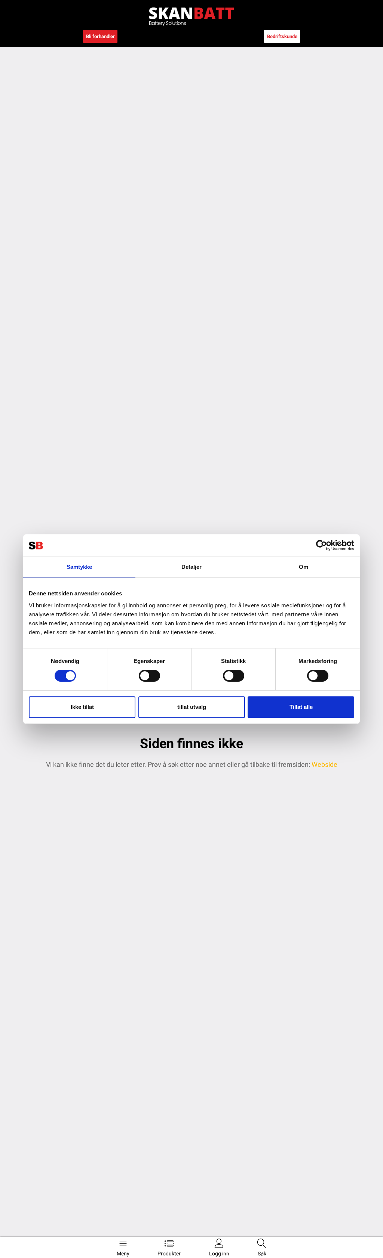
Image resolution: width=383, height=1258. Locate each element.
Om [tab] (303, 567)
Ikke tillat (82, 707)
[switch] (149, 676)
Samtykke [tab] (79, 567)
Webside (323, 764)
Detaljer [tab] (191, 567)
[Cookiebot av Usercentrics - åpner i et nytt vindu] (321, 545)
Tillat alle (301, 707)
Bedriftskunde (282, 36)
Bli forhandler (100, 36)
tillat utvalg (191, 707)
